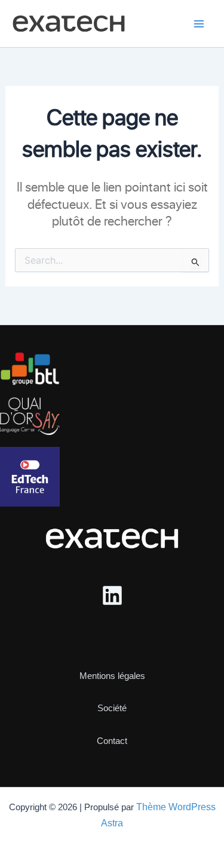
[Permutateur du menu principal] (199, 24)
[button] (112, 666)
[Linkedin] (112, 595)
